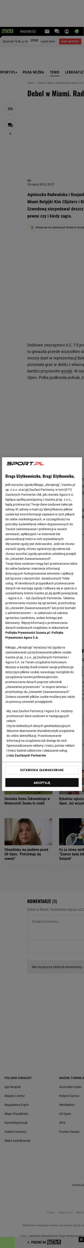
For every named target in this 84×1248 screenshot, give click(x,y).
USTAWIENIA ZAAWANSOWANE (42, 770)
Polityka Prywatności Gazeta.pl (27, 632)
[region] (42, 624)
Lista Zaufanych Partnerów (26, 755)
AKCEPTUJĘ (42, 782)
